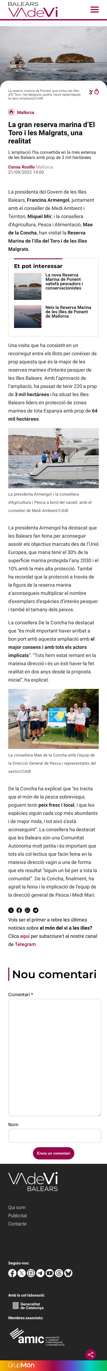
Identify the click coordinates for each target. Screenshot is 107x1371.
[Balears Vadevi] (29, 17)
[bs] (68, 1275)
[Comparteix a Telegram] (35, 911)
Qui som (17, 1207)
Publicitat (17, 1215)
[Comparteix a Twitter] (11, 911)
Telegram (25, 944)
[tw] (22, 1275)
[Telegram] (41, 1275)
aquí (25, 936)
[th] (59, 1275)
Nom (13, 1124)
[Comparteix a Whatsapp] (27, 911)
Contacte (17, 1224)
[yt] (50, 1275)
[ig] (31, 1275)
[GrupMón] (53, 1365)
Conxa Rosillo (21, 167)
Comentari (20, 994)
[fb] (13, 1275)
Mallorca (25, 112)
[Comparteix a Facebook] (19, 911)
